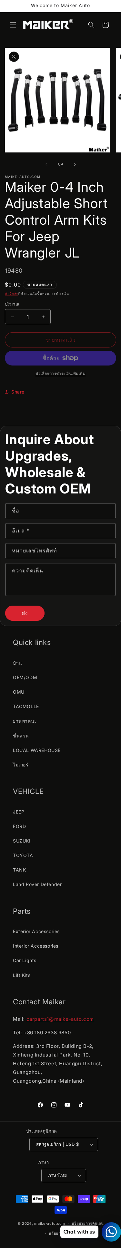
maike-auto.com (49, 1223)
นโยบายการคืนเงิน (88, 1223)
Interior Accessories (35, 946)
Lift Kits (21, 975)
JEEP (18, 811)
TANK (19, 870)
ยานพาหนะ (25, 721)
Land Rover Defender (37, 884)
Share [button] (18, 392)
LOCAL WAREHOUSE (37, 750)
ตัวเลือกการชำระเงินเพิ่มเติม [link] (60, 373)
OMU (19, 692)
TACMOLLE (26, 706)
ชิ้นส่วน (21, 735)
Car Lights (24, 960)
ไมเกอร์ (21, 764)
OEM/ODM (25, 677)
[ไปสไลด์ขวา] (75, 164)
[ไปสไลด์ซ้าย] (46, 164)
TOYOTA (23, 855)
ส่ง (25, 613)
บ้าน (17, 663)
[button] (13, 25)
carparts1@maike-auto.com (60, 1019)
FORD (19, 826)
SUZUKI (22, 840)
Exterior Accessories (36, 931)
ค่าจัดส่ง (11, 293)
